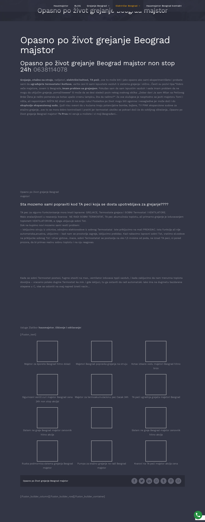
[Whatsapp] (156, 481)
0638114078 (50, 69)
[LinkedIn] (149, 481)
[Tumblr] (164, 481)
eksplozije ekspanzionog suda (39, 105)
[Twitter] (142, 481)
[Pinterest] (171, 481)
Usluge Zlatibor (29, 327)
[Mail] (178, 481)
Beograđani (108, 113)
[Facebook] (134, 481)
